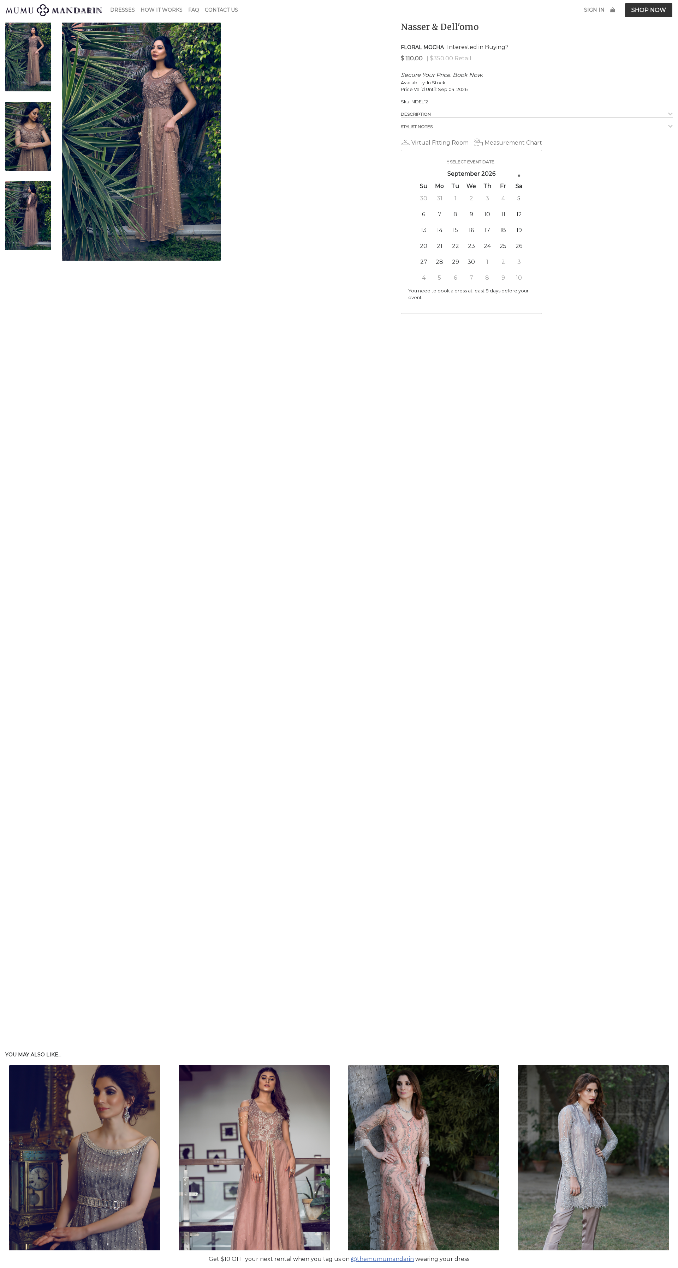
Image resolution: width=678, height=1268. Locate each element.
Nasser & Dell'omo (440, 27)
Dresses (122, 10)
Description (416, 114)
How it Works (162, 10)
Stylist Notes (417, 126)
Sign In (594, 10)
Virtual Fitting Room (440, 142)
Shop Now (648, 10)
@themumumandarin (382, 1259)
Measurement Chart (513, 142)
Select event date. (471, 161)
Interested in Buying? (478, 47)
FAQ (193, 10)
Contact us (221, 10)
